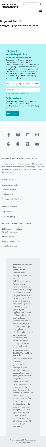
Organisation (7, 211)
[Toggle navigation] (41, 10)
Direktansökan (7, 194)
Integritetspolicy (8, 216)
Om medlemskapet (9, 185)
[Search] (41, 4)
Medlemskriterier (9, 189)
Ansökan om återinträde (11, 199)
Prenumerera (12, 113)
